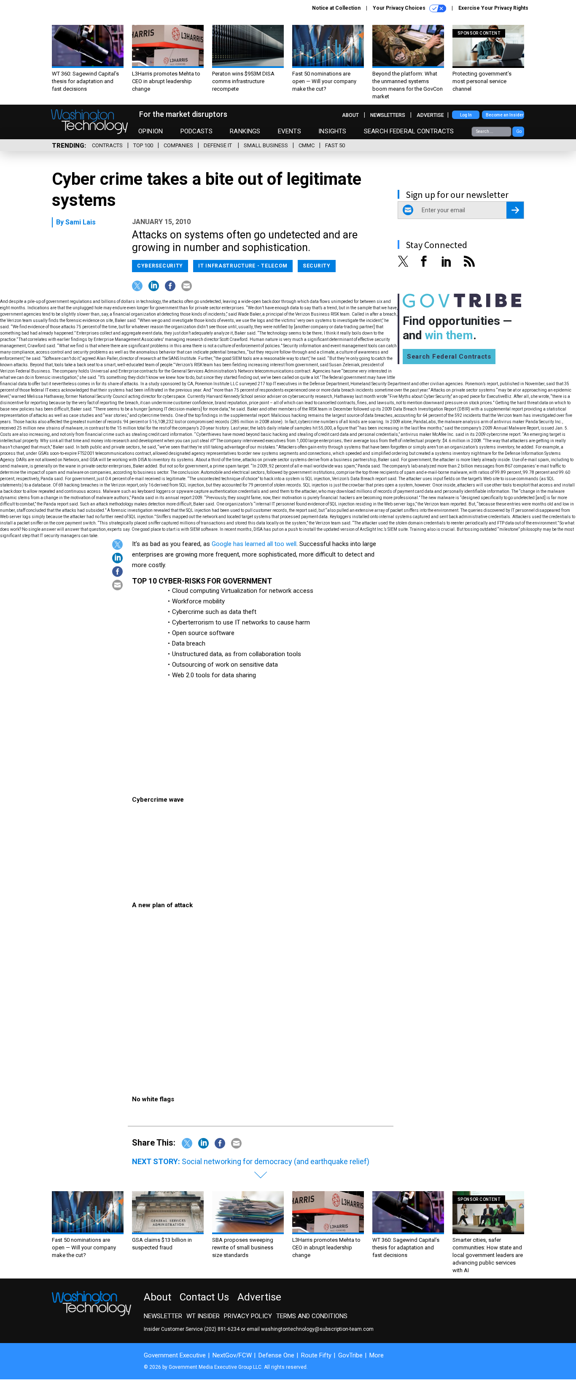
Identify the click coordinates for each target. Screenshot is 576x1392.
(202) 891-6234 (222, 1329)
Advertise (430, 115)
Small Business (266, 145)
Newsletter (163, 1316)
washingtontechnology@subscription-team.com (317, 1329)
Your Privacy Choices (400, 8)
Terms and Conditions (311, 1316)
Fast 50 (335, 145)
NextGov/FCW (232, 1355)
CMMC (307, 145)
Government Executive (175, 1355)
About (350, 115)
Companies (178, 145)
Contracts (107, 145)
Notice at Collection (336, 8)
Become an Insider (505, 115)
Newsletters (387, 115)
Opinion (150, 131)
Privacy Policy (248, 1316)
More (376, 1355)
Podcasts (196, 131)
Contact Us (204, 1297)
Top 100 (143, 145)
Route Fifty (316, 1355)
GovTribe (350, 1355)
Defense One (276, 1355)
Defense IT (218, 145)
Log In (466, 115)
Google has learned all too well (254, 544)
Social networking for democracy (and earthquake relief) (275, 1161)
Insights (332, 131)
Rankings (245, 131)
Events (289, 131)
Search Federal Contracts (409, 131)
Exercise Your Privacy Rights (493, 8)
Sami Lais (80, 222)
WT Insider (203, 1316)
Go (519, 131)
